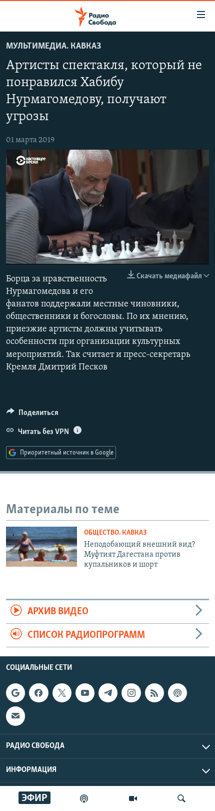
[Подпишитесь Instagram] (131, 693)
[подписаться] (15, 716)
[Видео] (133, 798)
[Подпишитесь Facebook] (38, 693)
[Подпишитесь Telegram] (108, 693)
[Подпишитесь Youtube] (85, 693)
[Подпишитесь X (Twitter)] (62, 693)
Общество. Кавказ (115, 533)
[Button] (32, 415)
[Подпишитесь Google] (15, 693)
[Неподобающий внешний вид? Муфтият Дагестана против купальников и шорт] (41, 547)
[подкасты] (84, 798)
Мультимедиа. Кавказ (53, 46)
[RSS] (154, 693)
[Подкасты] (177, 693)
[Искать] (181, 798)
